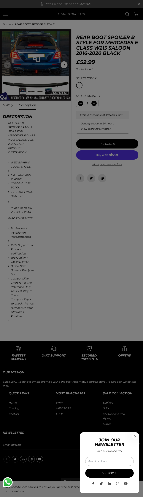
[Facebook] (93, 483)
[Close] (135, 436)
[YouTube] (126, 483)
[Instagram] (118, 483)
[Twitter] (101, 483)
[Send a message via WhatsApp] (8, 482)
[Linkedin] (109, 483)
